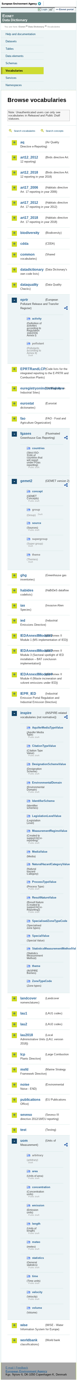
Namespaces (14, 85)
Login (44, 9)
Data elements (15, 56)
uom (24, 1140)
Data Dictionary (36, 26)
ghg (23, 575)
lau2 (23, 1024)
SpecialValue (38, 935)
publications (30, 1099)
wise (24, 1325)
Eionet (22, 26)
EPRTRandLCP (32, 369)
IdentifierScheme (38, 800)
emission (38, 1205)
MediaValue (38, 851)
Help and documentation (21, 34)
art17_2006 (29, 187)
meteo (36, 1242)
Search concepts (55, 131)
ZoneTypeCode (38, 981)
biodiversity (29, 233)
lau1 (23, 1013)
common (27, 254)
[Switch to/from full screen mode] (51, 9)
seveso (26, 1114)
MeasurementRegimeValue (38, 830)
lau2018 (26, 1035)
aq (22, 142)
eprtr (24, 299)
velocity (37, 1292)
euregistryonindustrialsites (32, 388)
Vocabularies (14, 70)
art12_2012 (29, 157)
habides (26, 590)
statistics (38, 1257)
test (23, 1130)
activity (36, 318)
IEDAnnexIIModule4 (32, 674)
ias (22, 605)
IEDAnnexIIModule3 (32, 650)
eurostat (27, 403)
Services (11, 77)
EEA (23, 3)
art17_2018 (29, 217)
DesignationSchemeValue (38, 764)
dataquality (29, 284)
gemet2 (26, 481)
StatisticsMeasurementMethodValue (38, 948)
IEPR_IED (28, 693)
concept (37, 491)
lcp (22, 1054)
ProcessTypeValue (38, 881)
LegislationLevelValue (38, 816)
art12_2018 (29, 172)
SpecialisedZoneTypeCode (38, 921)
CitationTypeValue (38, 745)
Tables (10, 48)
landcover (28, 998)
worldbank (28, 1340)
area (35, 1171)
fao (22, 418)
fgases (25, 433)
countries (38, 448)
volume (37, 1307)
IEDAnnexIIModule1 (32, 635)
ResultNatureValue (38, 897)
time (35, 1276)
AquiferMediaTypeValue (38, 727)
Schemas (11, 63)
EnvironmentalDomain (38, 782)
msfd (24, 1069)
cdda (24, 243)
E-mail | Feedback (17, 1367)
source (36, 523)
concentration (38, 1187)
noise (24, 1084)
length (36, 1223)
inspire (25, 713)
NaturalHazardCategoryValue (38, 864)
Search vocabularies (24, 131)
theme (36, 966)
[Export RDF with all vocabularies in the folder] (66, 308)
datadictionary (32, 269)
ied (22, 620)
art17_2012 (29, 202)
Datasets (11, 41)
